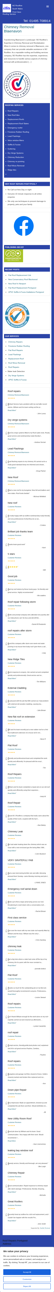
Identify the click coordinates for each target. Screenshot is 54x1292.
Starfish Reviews (45, 1228)
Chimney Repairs (15, 342)
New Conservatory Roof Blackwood (22, 279)
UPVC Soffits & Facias (17, 380)
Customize (27, 1279)
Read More (12, 410)
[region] (27, 1269)
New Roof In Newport (17, 284)
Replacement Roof (16, 359)
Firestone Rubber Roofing (19, 346)
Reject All (27, 1286)
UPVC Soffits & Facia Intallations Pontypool (26, 292)
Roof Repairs (14, 367)
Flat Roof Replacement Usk (19, 275)
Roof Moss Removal (16, 363)
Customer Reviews (14, 507)
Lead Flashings (14, 354)
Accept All (27, 1272)
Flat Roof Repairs (15, 350)
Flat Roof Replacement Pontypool (22, 288)
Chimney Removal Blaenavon (19, 29)
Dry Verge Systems (16, 375)
